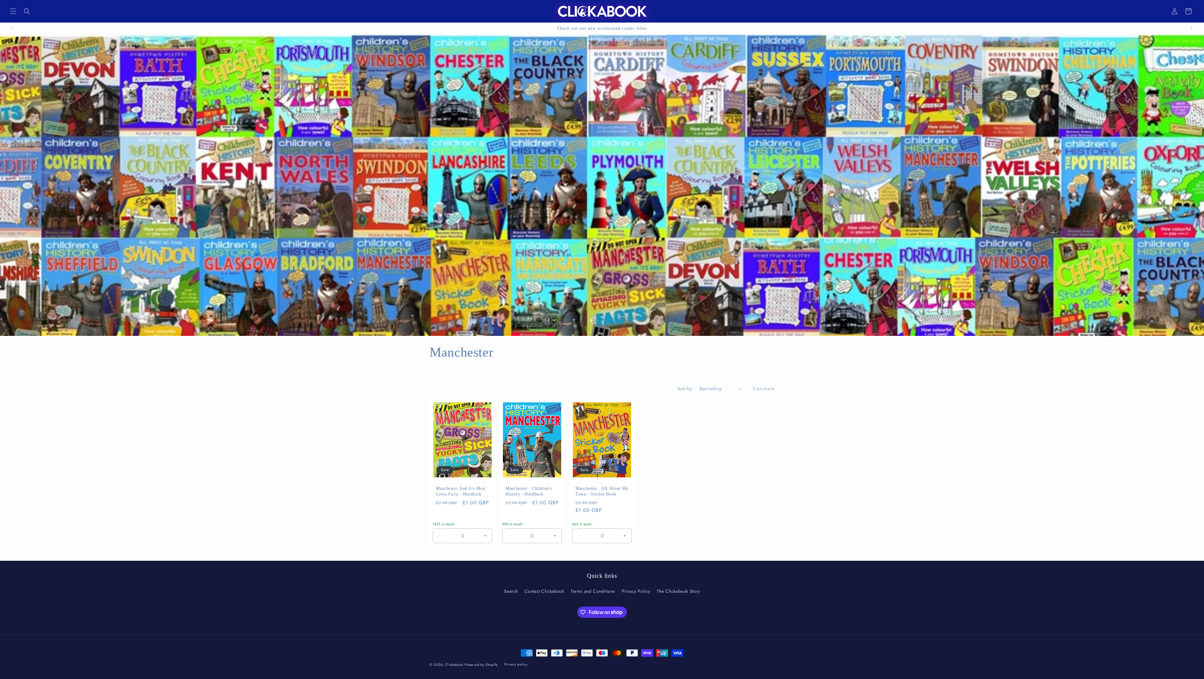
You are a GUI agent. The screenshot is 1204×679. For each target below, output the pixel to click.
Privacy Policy (636, 591)
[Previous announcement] (12, 28)
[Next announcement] (1192, 28)
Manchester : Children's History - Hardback (528, 491)
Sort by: (685, 388)
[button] (13, 11)
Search (511, 591)
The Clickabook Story (678, 591)
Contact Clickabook (544, 591)
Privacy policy (516, 664)
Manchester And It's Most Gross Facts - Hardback (461, 491)
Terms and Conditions (593, 591)
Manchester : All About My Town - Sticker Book (602, 491)
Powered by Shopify (481, 664)
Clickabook (454, 664)
